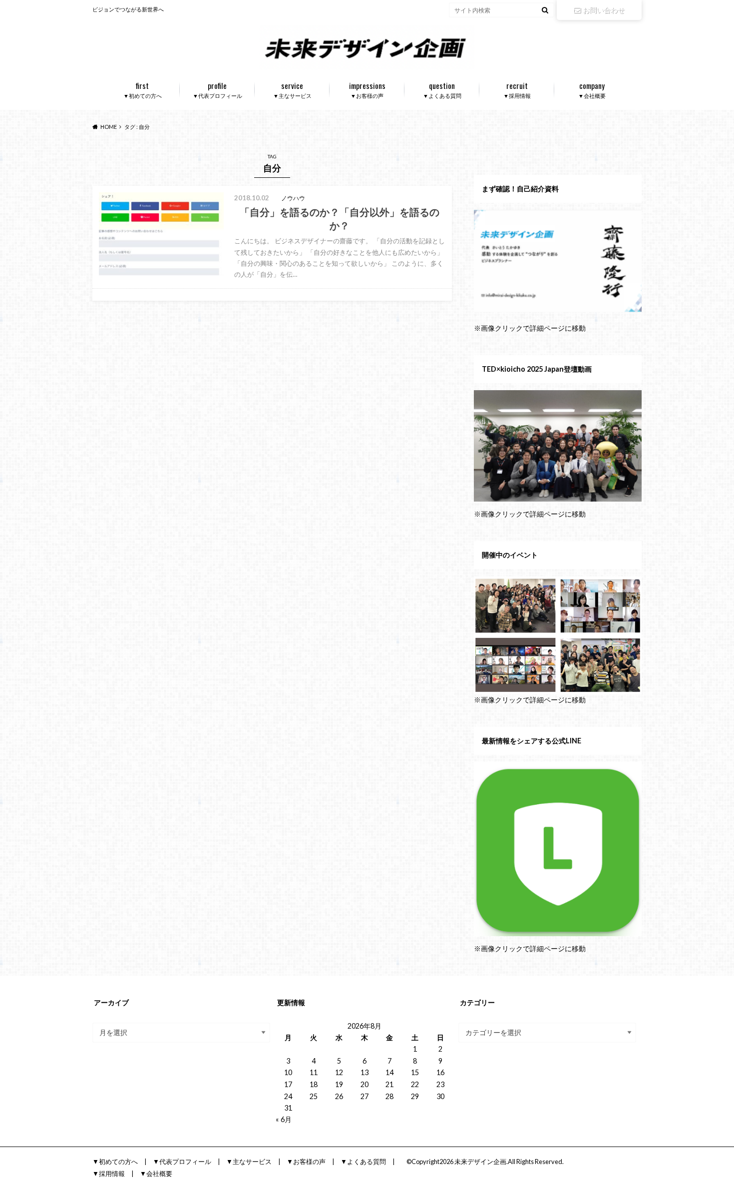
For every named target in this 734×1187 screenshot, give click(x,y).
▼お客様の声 (367, 89)
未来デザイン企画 (480, 1162)
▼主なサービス (292, 89)
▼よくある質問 (442, 89)
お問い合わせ (604, 9)
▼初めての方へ (142, 89)
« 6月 (284, 1119)
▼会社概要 (592, 89)
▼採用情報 (517, 89)
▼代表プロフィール (217, 89)
